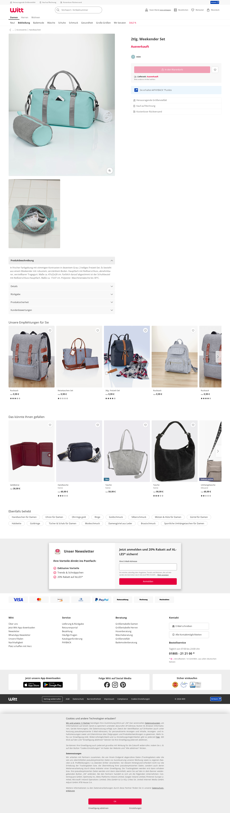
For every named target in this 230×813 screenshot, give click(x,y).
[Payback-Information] (215, 699)
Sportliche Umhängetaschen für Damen (184, 523)
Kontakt (174, 617)
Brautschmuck (148, 523)
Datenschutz (78, 699)
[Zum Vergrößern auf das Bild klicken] (109, 170)
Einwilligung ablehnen (98, 808)
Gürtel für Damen (199, 517)
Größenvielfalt (123, 638)
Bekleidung (24, 22)
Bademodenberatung (126, 642)
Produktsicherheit (20, 302)
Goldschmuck (116, 517)
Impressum (109, 699)
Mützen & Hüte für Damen (168, 517)
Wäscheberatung (124, 635)
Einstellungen (135, 808)
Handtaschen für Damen (24, 517)
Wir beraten (120, 22)
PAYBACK (66, 642)
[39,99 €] (32, 451)
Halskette (16, 523)
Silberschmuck (139, 517)
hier (158, 737)
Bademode (38, 22)
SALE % (132, 22)
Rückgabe (15, 294)
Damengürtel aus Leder (120, 523)
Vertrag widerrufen (52, 699)
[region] (115, 763)
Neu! (12, 22)
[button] (10, 30)
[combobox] (84, 10)
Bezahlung (67, 631)
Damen (14, 17)
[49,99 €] (79, 451)
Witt (11, 617)
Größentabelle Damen (127, 623)
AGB (67, 699)
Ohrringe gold (79, 517)
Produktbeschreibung (22, 260)
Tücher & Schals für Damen (62, 523)
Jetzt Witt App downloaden (22, 627)
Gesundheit (87, 22)
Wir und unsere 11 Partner (78, 723)
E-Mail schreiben (182, 627)
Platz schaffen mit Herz (20, 646)
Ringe (97, 517)
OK (115, 801)
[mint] (133, 57)
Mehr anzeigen (163, 575)
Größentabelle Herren (127, 627)
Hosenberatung (123, 631)
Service (66, 617)
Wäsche (51, 22)
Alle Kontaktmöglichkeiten (189, 634)
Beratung (121, 617)
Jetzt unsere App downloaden (43, 678)
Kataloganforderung (72, 638)
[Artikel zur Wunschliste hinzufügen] (215, 69)
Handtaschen (35, 29)
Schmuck (73, 22)
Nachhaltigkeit (16, 642)
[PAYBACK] (214, 2)
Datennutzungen (152, 723)
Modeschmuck (92, 523)
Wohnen (35, 17)
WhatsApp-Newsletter (19, 635)
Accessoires (21, 29)
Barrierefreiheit (94, 699)
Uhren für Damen (54, 517)
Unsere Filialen (16, 638)
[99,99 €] (175, 451)
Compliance (122, 699)
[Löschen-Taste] (99, 10)
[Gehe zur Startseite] (16, 10)
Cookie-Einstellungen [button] (140, 699)
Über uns (13, 623)
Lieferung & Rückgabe (73, 623)
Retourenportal (70, 627)
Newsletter (14, 631)
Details (14, 286)
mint (138, 57)
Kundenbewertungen (21, 310)
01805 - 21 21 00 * (182, 653)
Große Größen (103, 22)
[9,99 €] (32, 356)
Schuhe (62, 22)
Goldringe (35, 523)
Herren (24, 17)
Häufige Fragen (69, 635)
